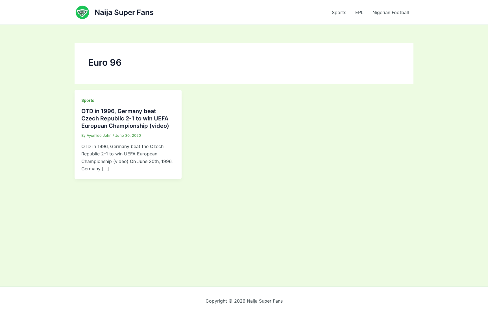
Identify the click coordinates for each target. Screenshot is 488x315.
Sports (339, 12)
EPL (359, 12)
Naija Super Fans (124, 12)
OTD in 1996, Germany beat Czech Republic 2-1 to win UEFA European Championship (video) (125, 118)
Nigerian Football (390, 12)
